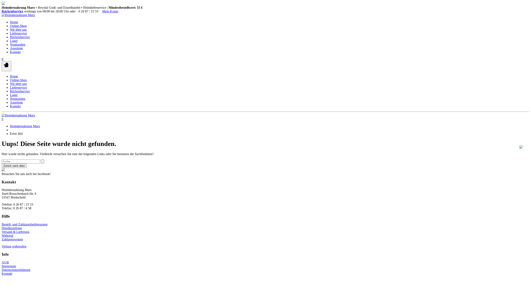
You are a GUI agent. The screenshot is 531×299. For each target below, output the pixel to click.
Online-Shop (18, 26)
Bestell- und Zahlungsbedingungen (24, 224)
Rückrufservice (12, 11)
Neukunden (17, 44)
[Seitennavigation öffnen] (6, 66)
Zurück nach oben (14, 165)
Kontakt (15, 52)
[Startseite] (18, 15)
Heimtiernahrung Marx (25, 126)
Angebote (16, 48)
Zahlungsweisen (12, 239)
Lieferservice (18, 33)
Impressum (9, 266)
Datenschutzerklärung (16, 270)
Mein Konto (110, 11)
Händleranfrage (12, 228)
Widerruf (7, 235)
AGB (5, 262)
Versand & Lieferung (15, 232)
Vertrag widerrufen (14, 246)
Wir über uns (18, 29)
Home (14, 22)
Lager (14, 41)
